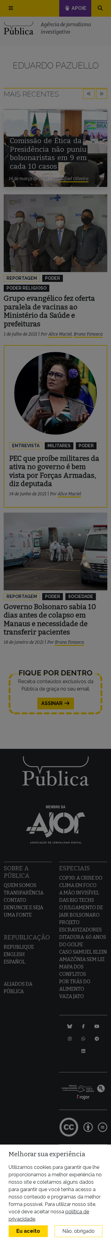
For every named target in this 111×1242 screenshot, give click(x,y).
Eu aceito (28, 1231)
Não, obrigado (78, 1231)
